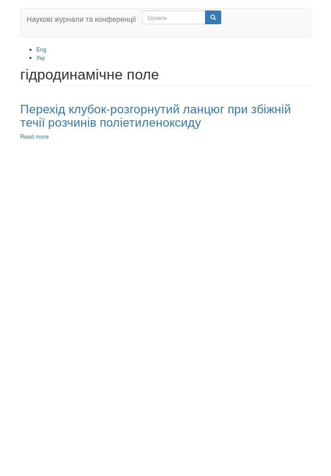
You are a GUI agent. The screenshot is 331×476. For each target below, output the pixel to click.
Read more (34, 136)
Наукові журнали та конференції (81, 18)
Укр (40, 57)
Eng (41, 49)
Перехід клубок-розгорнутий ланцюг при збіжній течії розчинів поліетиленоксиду (155, 115)
